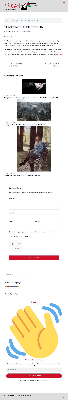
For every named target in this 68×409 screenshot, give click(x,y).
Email (11, 221)
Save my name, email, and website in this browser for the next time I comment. (34, 232)
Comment (12, 198)
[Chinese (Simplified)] (8, 286)
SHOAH (8, 31)
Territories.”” (60, 54)
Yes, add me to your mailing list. (20, 236)
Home (7, 21)
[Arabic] (6, 286)
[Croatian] (9, 286)
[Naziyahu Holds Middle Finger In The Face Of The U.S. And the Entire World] (34, 86)
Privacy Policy (27, 395)
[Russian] (14, 286)
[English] (11, 286)
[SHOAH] (20, 5)
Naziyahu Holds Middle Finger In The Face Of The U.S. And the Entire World (31, 98)
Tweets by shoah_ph (11, 294)
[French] (13, 286)
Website (37, 221)
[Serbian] (16, 286)
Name (11, 213)
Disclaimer (19, 395)
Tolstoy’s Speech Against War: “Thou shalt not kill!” (22, 175)
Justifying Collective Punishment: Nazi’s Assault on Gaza (24, 125)
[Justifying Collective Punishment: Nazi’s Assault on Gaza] (34, 109)
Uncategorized (26, 31)
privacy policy (36, 380)
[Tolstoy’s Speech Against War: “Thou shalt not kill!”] (34, 148)
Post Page (14, 21)
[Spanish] (17, 286)
